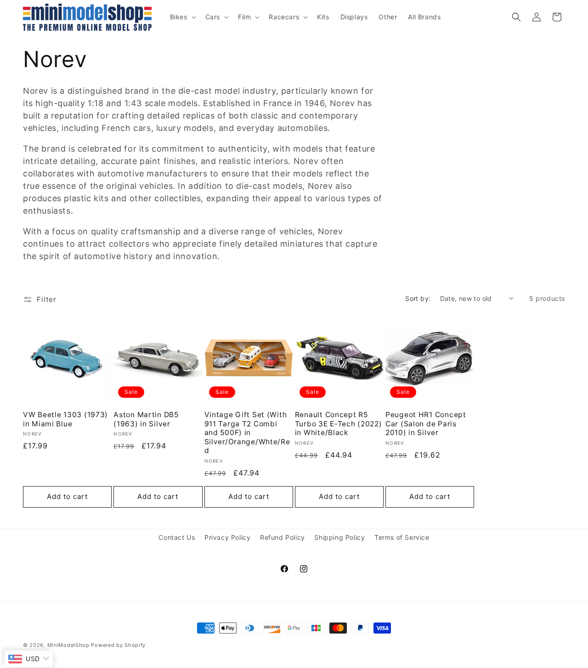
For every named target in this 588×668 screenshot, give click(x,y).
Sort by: (417, 298)
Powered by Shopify (118, 645)
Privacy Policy (227, 537)
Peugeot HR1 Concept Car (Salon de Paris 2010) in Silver (425, 423)
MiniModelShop (68, 645)
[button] (182, 17)
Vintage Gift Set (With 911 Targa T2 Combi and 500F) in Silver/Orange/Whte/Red (247, 432)
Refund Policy (282, 537)
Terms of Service (402, 537)
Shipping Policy (339, 537)
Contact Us (176, 537)
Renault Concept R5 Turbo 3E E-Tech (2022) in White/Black (338, 423)
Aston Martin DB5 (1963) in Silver (146, 419)
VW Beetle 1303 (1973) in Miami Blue (65, 419)
